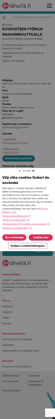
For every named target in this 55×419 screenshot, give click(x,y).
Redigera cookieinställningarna (28, 245)
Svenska (27, 170)
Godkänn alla (41, 237)
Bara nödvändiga (14, 237)
